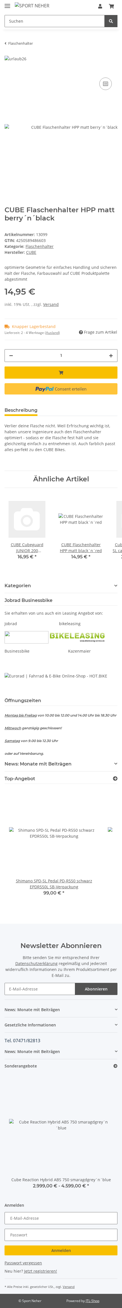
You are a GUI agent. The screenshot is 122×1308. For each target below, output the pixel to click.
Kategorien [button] (18, 585)
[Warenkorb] (111, 6)
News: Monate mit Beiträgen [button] (38, 764)
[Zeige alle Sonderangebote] (115, 1066)
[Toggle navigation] (7, 3)
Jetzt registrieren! (40, 1271)
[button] (100, 6)
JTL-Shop (92, 1300)
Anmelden (61, 1250)
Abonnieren (96, 989)
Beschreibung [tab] (21, 410)
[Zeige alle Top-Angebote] (115, 778)
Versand (51, 304)
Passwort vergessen (23, 1263)
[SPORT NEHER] (32, 5)
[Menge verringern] (11, 355)
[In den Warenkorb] (61, 372)
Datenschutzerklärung (36, 963)
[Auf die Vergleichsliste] (105, 84)
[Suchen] (110, 21)
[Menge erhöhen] (111, 355)
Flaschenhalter (40, 246)
